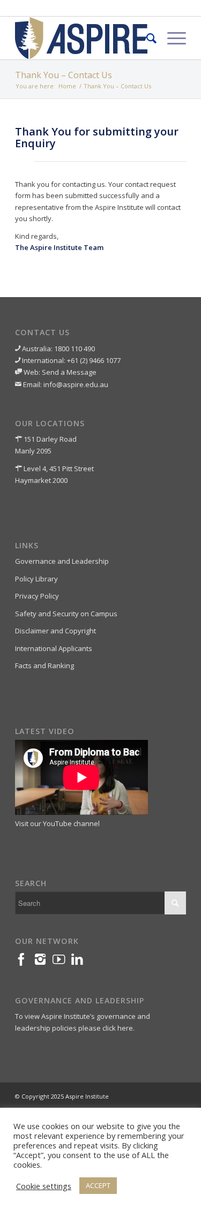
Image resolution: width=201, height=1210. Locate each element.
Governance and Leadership (62, 561)
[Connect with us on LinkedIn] (80, 962)
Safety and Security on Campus (66, 613)
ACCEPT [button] (98, 1185)
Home (67, 86)
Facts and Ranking (44, 665)
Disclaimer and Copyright (55, 631)
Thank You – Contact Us (63, 75)
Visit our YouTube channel (57, 823)
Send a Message (69, 372)
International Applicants (53, 648)
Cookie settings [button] (43, 1186)
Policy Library (36, 579)
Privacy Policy (37, 596)
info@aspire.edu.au (75, 384)
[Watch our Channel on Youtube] (62, 962)
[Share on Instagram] (43, 962)
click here (117, 1028)
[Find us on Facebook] (24, 962)
